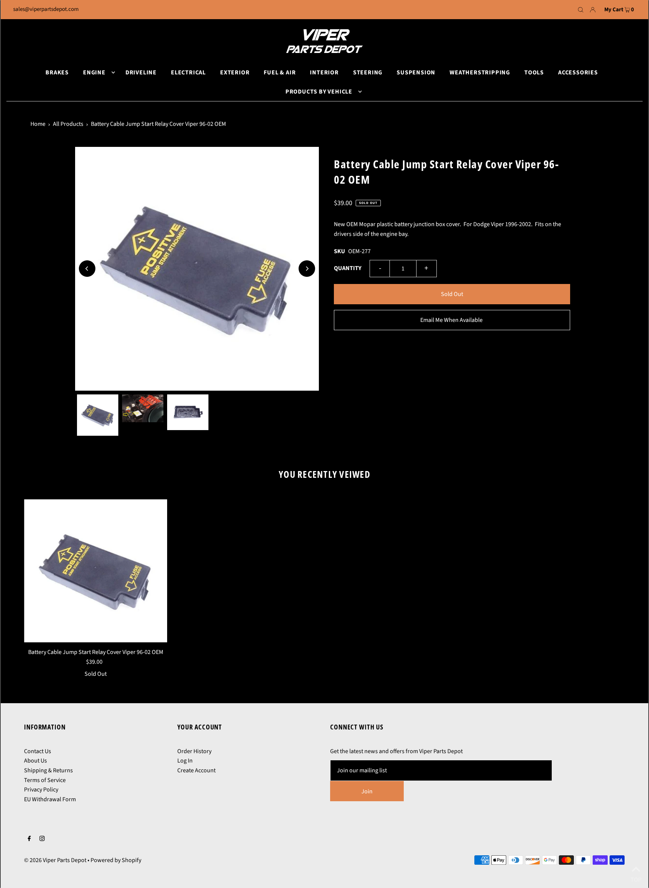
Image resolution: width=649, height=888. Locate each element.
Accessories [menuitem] (578, 72)
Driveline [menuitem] (141, 72)
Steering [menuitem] (367, 72)
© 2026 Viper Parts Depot (55, 860)
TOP (636, 878)
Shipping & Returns (48, 770)
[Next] (307, 268)
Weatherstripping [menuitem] (480, 72)
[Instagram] (42, 839)
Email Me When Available (451, 320)
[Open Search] (580, 9)
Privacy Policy (41, 789)
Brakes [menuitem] (57, 72)
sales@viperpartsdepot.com (45, 9)
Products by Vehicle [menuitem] (318, 92)
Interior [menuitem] (324, 72)
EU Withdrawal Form (50, 799)
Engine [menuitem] (94, 72)
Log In (185, 761)
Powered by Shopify (116, 860)
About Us (35, 761)
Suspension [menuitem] (416, 72)
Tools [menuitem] (534, 72)
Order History (194, 751)
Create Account (196, 770)
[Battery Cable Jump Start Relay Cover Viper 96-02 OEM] (95, 570)
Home (37, 124)
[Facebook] (29, 839)
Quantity (347, 268)
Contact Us (37, 751)
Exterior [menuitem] (234, 72)
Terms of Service (45, 780)
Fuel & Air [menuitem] (280, 72)
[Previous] (87, 268)
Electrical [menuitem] (188, 72)
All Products (68, 124)
